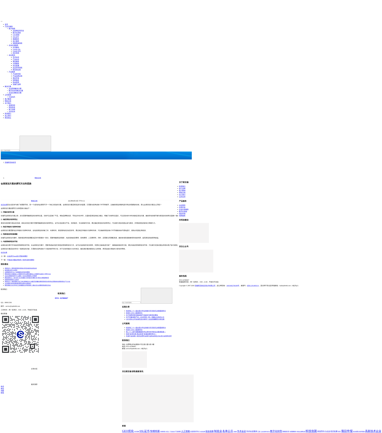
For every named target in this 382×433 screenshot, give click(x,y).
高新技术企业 (373, 431)
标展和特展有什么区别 (12, 279)
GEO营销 (16, 35)
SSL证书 (16, 37)
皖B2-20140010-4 (253, 285)
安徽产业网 (17, 84)
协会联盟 (16, 82)
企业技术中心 (195, 431)
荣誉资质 (12, 107)
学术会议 (16, 57)
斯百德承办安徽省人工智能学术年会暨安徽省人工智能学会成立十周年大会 (28, 274)
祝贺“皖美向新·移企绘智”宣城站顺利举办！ (141, 334)
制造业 (218, 431)
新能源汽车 (286, 431)
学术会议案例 (251, 431)
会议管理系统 (17, 67)
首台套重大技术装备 (359, 431)
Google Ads (16, 49)
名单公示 (227, 431)
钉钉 (339, 431)
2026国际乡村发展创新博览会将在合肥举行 (18, 283)
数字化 (268, 431)
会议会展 (4, 205)
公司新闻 (8, 95)
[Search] (35, 144)
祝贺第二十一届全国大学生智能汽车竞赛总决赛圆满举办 (146, 311)
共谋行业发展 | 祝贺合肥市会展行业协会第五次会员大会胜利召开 (149, 336)
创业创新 (209, 431)
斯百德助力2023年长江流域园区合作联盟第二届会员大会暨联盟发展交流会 (28, 285)
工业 (258, 431)
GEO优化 (128, 431)
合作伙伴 (12, 111)
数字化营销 (17, 33)
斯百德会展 (17, 69)
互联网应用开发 (18, 30)
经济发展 (334, 431)
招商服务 (16, 80)
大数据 (235, 431)
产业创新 (178, 431)
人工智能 (185, 431)
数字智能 (12, 28)
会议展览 (12, 55)
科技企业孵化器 (301, 431)
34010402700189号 (233, 285)
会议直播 (16, 65)
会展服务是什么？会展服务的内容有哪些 (17, 272)
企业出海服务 (13, 45)
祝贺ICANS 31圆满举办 (134, 313)
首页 (6, 24)
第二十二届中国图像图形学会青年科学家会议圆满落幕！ (146, 332)
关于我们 (8, 103)
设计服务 (16, 41)
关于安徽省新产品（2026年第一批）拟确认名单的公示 (145, 317)
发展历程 (12, 105)
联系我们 (8, 113)
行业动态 (12, 97)
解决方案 (8, 86)
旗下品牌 (12, 109)
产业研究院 (17, 74)
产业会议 (16, 59)
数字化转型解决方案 (16, 90)
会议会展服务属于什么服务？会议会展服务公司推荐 (21, 276)
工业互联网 (263, 431)
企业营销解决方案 (15, 88)
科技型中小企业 (323, 431)
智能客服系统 (17, 43)
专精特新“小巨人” (165, 431)
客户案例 (8, 99)
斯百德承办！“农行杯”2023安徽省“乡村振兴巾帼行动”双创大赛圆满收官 (27, 277)
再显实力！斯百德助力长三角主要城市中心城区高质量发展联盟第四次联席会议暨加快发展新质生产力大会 (37, 281)
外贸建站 (16, 47)
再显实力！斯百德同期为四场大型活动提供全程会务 (21, 268)
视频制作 (16, 39)
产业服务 (12, 72)
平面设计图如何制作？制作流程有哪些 (20, 260)
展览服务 (16, 61)
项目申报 (16, 78)
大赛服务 (16, 63)
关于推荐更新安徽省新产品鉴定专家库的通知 (142, 315)
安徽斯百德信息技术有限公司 (205, 285)
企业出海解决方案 (15, 92)
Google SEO (17, 51)
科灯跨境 (16, 53)
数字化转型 (276, 431)
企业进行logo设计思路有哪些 (17, 256)
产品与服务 (9, 26)
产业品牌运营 (17, 76)
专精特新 (155, 431)
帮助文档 (8, 101)
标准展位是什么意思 (11, 270)
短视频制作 (293, 431)
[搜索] (16, 135)
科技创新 (311, 431)
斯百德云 (8, 118)
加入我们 (8, 115)
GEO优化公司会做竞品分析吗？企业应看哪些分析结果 (145, 319)
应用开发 (182, 207)
